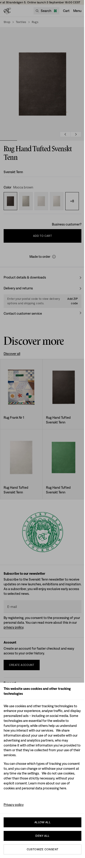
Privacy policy (14, 805)
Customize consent (42, 849)
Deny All (42, 835)
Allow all (42, 822)
